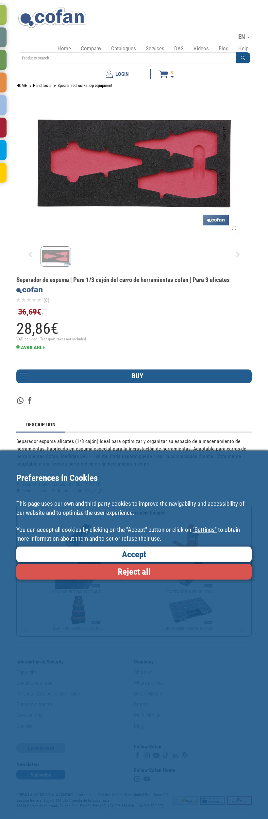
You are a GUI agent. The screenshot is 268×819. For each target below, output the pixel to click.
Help (243, 48)
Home (64, 48)
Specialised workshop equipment (85, 85)
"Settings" (205, 529)
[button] (243, 57)
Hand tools (42, 85)
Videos (201, 48)
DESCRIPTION (41, 424)
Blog (223, 48)
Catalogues (123, 48)
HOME (21, 85)
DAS (179, 48)
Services (155, 48)
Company (91, 48)
